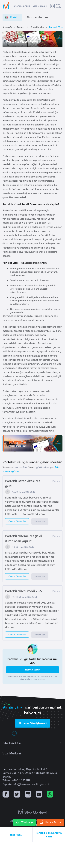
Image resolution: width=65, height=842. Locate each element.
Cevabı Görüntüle (17, 521)
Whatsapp (27, 822)
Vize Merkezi (12, 753)
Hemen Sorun (32, 669)
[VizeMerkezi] (32, 811)
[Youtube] (39, 795)
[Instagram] (28, 795)
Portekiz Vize (37, 27)
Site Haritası (12, 742)
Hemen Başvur (53, 822)
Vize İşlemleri (40, 6)
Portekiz (21, 27)
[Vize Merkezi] (6, 5)
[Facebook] (6, 795)
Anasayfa (7, 27)
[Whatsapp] (50, 795)
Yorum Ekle (40, 521)
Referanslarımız (21, 6)
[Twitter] (17, 795)
